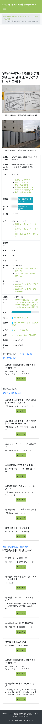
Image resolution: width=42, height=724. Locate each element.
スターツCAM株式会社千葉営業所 (24, 335)
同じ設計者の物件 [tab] (26, 354)
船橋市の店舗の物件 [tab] (10, 389)
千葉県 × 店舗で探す (22, 180)
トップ (10, 720)
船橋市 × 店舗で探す (22, 182)
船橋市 (7, 19)
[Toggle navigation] (4, 9)
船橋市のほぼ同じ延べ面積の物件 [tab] (15, 547)
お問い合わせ (29, 720)
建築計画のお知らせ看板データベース (19, 4)
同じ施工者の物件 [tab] (9, 358)
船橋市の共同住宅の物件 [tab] (12, 393)
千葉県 (35, 16)
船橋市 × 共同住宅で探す (24, 190)
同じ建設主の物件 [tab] (9, 354)
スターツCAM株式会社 (21, 330)
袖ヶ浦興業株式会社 (20, 318)
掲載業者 (18, 720)
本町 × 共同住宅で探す (23, 192)
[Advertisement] (21, 48)
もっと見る (21, 379)
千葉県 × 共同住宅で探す (24, 187)
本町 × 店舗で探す (21, 185)
